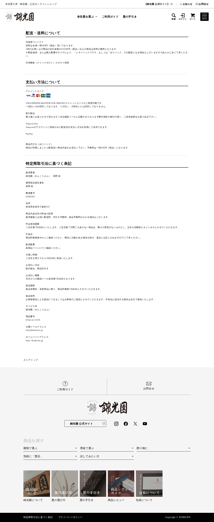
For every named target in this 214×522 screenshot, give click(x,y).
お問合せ (204, 4)
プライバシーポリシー (70, 517)
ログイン (183, 19)
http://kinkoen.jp (34, 340)
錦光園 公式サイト (81, 423)
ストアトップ (30, 360)
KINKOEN (185, 517)
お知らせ (187, 4)
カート (193, 19)
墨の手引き (130, 16)
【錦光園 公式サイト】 (157, 4)
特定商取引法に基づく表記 (38, 517)
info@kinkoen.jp (34, 330)
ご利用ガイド (110, 16)
